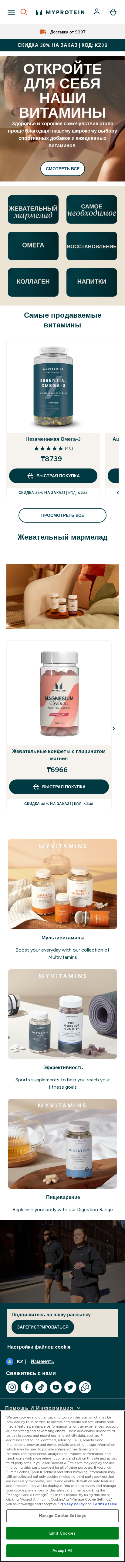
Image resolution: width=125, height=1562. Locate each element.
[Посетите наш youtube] (56, 1387)
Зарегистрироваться (43, 1327)
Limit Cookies (62, 1533)
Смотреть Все (62, 168)
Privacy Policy (72, 1504)
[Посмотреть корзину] (113, 12)
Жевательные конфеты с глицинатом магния (59, 755)
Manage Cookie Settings (62, 1515)
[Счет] (97, 12)
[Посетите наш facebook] (27, 1387)
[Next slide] (114, 728)
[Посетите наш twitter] (70, 1387)
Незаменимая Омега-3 (53, 439)
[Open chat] (85, 1387)
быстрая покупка (58, 475)
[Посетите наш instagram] (12, 1387)
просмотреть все (62, 515)
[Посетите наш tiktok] (41, 1387)
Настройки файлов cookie (39, 1346)
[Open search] (24, 12)
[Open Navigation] (11, 12)
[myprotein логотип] (60, 12)
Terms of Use (105, 1504)
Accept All (62, 1550)
